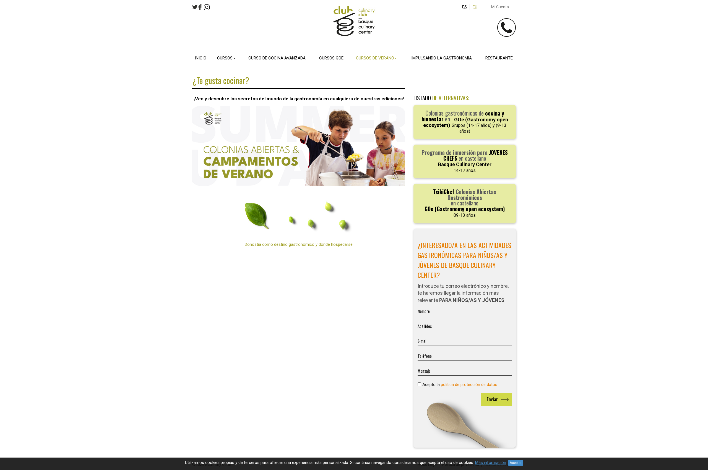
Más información (490, 462)
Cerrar (167, 4)
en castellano (464, 160)
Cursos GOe (107, 68)
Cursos (103, 29)
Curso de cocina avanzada (124, 55)
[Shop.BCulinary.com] (354, 21)
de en (464, 121)
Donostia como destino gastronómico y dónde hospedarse (299, 244)
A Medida (111, 45)
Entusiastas (115, 38)
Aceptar (516, 463)
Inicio (101, 15)
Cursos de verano (114, 82)
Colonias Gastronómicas (129, 92)
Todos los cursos (121, 98)
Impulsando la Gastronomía (125, 108)
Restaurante (109, 122)
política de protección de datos (469, 384)
